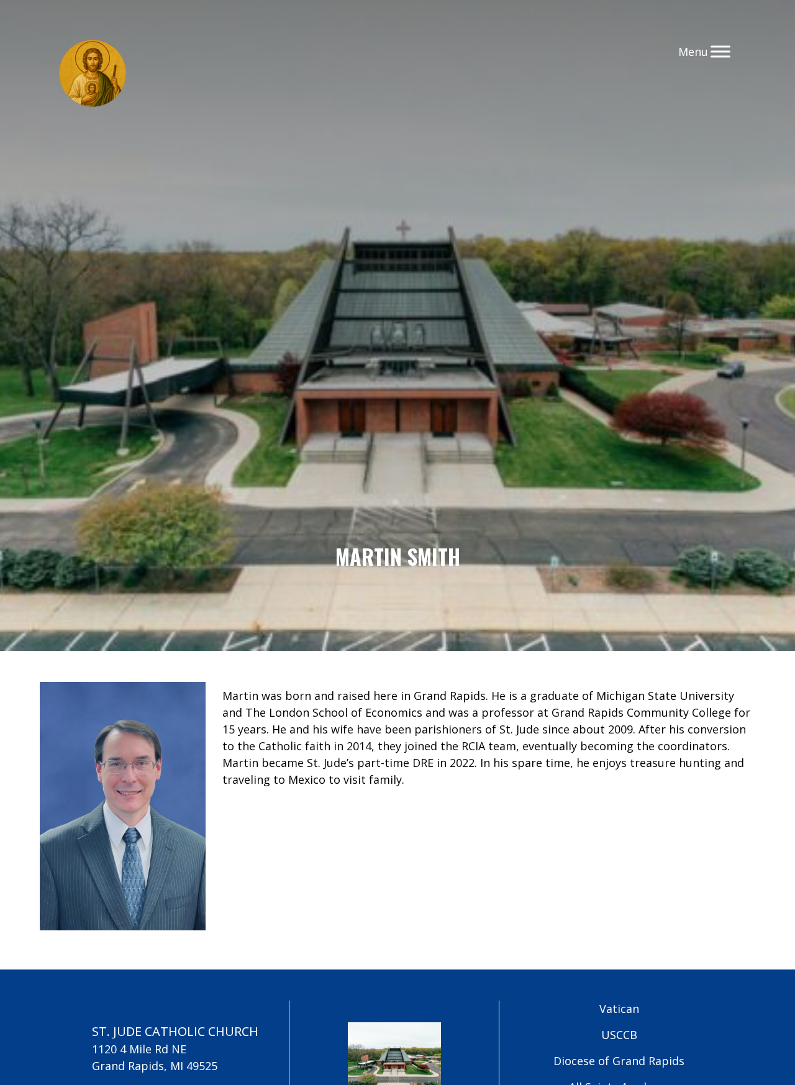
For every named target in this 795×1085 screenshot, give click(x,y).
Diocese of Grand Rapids (618, 1060)
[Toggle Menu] (720, 51)
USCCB (619, 1034)
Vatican (619, 1008)
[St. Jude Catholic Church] (92, 75)
